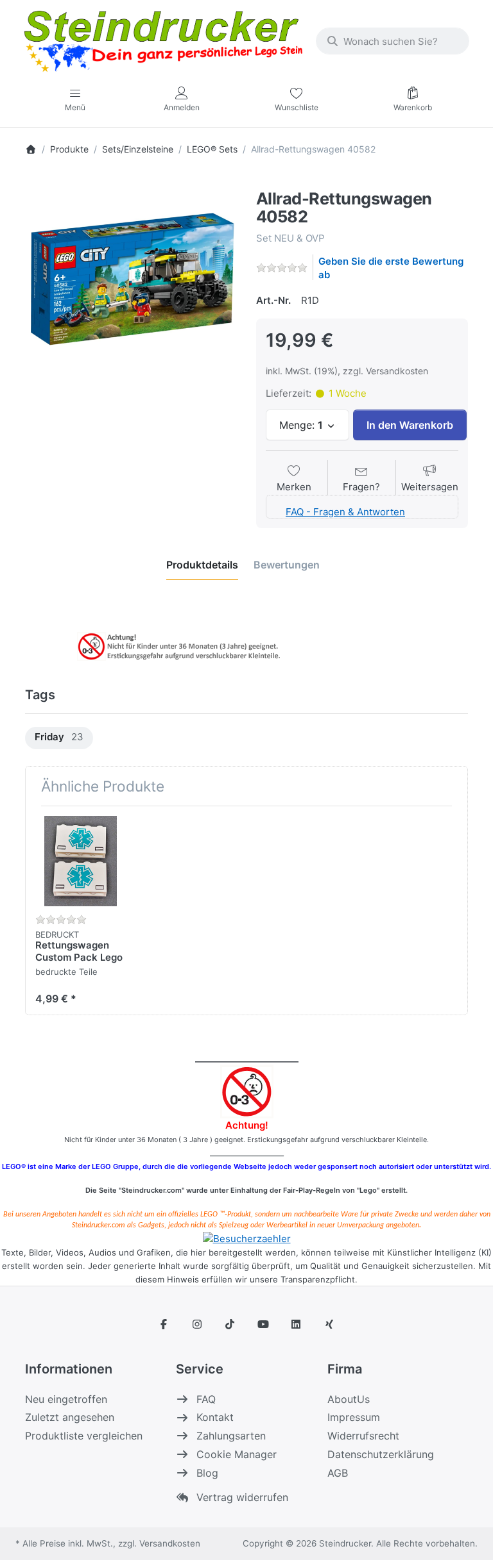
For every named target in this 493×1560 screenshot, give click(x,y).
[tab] (202, 565)
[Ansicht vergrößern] (131, 280)
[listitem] (131, 280)
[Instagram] (197, 1324)
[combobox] (392, 41)
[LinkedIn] (296, 1324)
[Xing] (329, 1324)
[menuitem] (59, 738)
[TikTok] (230, 1324)
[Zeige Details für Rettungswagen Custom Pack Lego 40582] (80, 861)
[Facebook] (164, 1324)
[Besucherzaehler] (247, 1238)
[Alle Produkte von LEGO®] (259, 182)
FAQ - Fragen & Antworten (345, 512)
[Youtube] (263, 1324)
